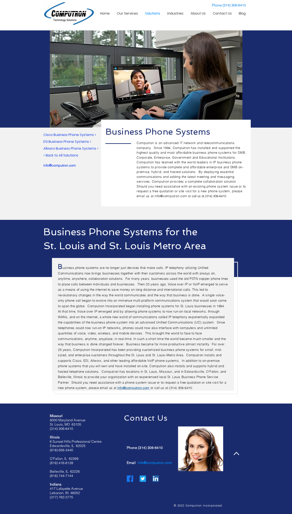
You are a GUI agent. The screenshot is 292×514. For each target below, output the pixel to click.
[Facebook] (130, 478)
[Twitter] (143, 478)
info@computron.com (171, 196)
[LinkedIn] (155, 478)
